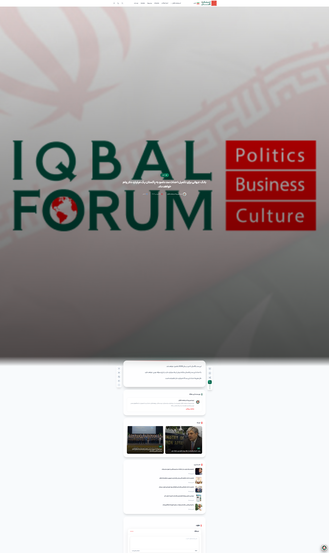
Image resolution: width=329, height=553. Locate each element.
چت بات (136, 3)
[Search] (122, 3)
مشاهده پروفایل (190, 409)
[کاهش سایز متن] (119, 385)
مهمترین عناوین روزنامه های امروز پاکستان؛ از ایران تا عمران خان (179, 496)
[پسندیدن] (210, 369)
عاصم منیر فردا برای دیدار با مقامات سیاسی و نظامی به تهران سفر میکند (178, 469)
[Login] (114, 3)
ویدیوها (149, 3)
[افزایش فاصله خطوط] (119, 372)
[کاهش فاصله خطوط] (119, 381)
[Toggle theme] (118, 3)
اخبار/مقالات (165, 3)
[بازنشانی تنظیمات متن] (119, 376)
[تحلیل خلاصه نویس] (210, 382)
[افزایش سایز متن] (119, 368)
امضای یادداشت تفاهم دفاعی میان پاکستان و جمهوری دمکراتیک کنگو (177, 478)
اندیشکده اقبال (176, 3)
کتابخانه (156, 3)
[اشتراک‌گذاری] (210, 377)
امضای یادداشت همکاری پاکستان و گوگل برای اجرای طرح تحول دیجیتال (176, 487)
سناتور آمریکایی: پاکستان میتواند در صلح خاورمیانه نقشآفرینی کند (178, 505)
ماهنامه (143, 3)
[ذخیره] (210, 373)
